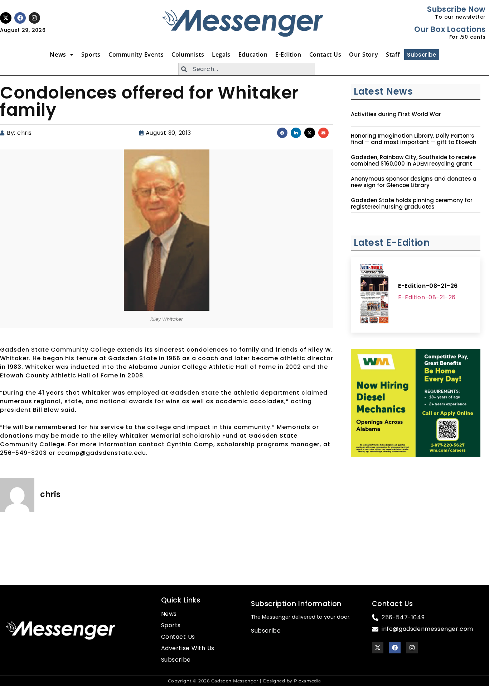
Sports (91, 54)
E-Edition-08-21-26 (428, 286)
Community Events (136, 54)
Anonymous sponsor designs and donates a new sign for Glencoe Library (413, 182)
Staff (393, 54)
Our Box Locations (449, 29)
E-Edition (288, 54)
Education (252, 54)
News (58, 54)
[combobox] (246, 69)
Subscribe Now (456, 9)
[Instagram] (34, 18)
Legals (221, 54)
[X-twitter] (5, 18)
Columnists (187, 54)
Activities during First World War (396, 114)
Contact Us (325, 54)
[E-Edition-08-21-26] (374, 294)
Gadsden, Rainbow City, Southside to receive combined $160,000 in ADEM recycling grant (413, 160)
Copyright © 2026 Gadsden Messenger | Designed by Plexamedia (244, 680)
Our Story (363, 54)
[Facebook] (20, 18)
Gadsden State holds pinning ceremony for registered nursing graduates (412, 203)
